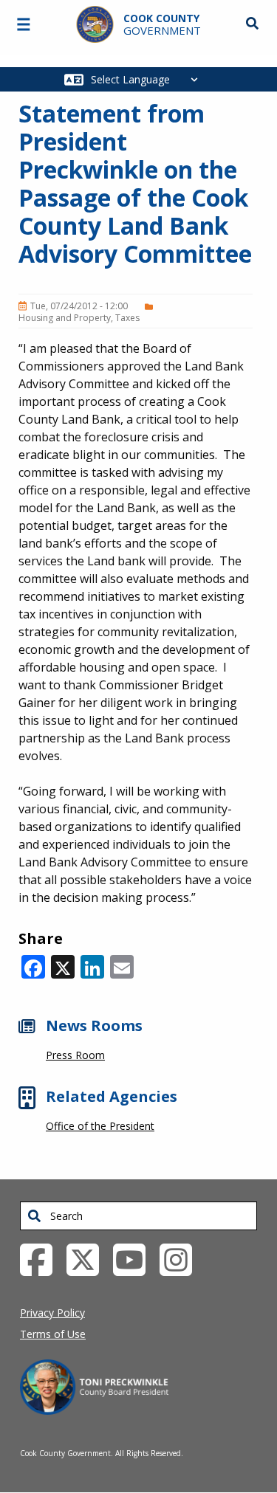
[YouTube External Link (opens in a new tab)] (135, 1258)
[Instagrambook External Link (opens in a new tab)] (181, 1258)
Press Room (75, 1055)
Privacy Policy (52, 1313)
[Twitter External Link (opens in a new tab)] (88, 1258)
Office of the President (100, 1126)
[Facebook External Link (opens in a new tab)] (42, 1258)
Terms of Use (53, 1334)
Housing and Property (64, 317)
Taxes (127, 317)
